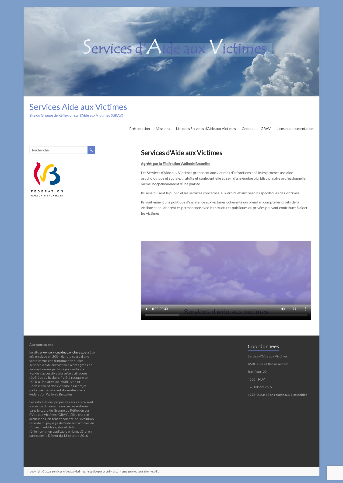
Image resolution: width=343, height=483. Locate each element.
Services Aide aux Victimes (78, 107)
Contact (248, 128)
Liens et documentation (295, 128)
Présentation (139, 128)
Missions (163, 128)
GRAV (266, 128)
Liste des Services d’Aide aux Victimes (206, 128)
